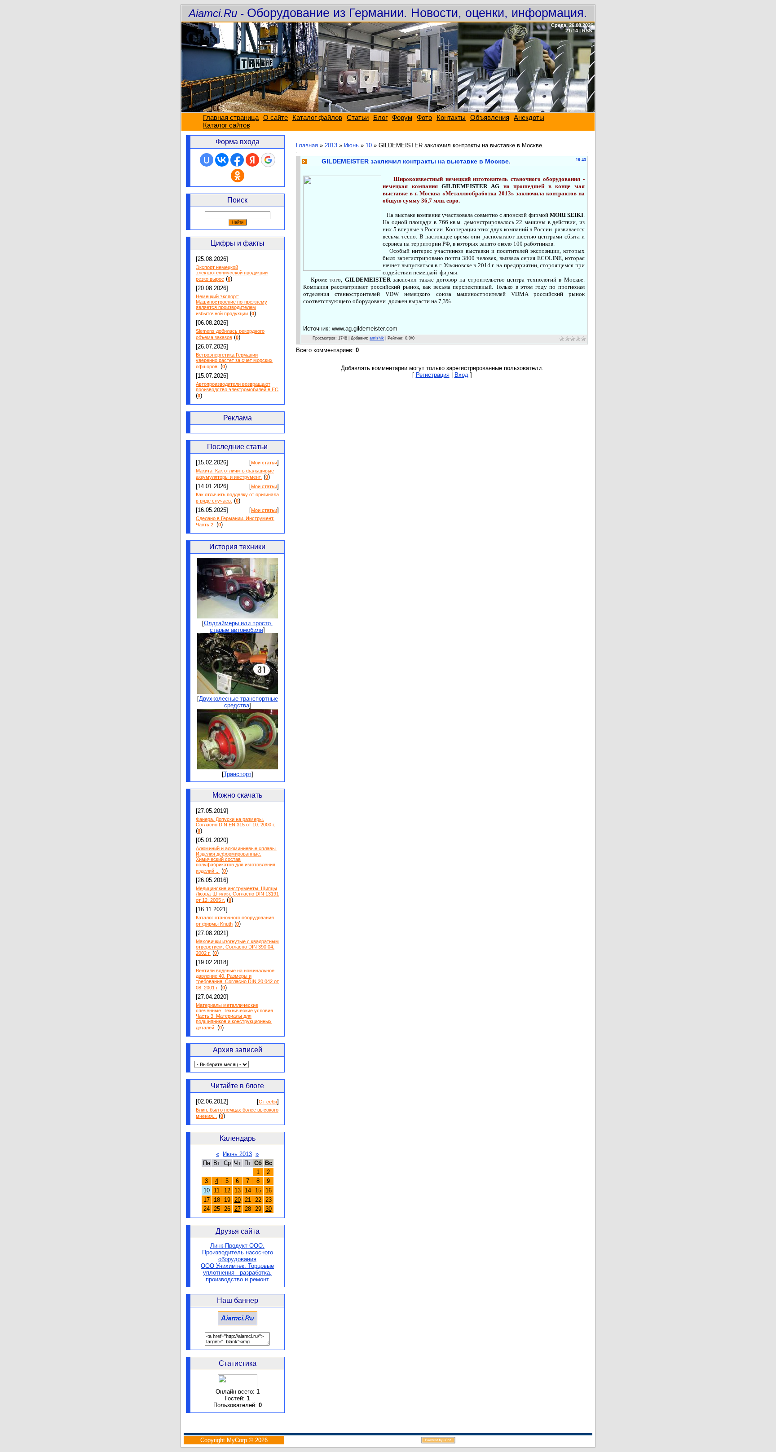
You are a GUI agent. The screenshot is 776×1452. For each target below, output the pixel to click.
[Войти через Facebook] (237, 160)
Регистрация (433, 374)
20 (237, 1199)
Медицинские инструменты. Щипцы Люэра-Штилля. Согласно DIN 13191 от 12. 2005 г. (237, 894)
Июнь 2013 (237, 1154)
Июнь (351, 145)
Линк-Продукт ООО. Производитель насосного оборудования (237, 1252)
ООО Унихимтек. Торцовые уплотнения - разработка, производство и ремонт (237, 1272)
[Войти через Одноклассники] (237, 175)
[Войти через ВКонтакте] (222, 160)
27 (237, 1208)
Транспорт (237, 774)
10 (206, 1190)
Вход (461, 374)
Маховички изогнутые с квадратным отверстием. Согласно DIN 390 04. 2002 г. (237, 947)
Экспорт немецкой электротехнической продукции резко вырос (232, 273)
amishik (377, 338)
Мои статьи (264, 462)
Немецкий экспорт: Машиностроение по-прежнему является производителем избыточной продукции (231, 305)
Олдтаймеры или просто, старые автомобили (238, 626)
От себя (268, 1101)
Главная (307, 145)
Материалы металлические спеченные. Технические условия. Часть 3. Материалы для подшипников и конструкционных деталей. (235, 1016)
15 (258, 1190)
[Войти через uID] (206, 160)
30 (268, 1208)
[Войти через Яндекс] (252, 160)
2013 (331, 145)
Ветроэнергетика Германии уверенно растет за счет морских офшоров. (234, 360)
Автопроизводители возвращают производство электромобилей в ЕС (237, 386)
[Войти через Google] (268, 160)
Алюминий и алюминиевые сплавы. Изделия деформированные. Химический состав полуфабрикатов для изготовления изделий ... (236, 860)
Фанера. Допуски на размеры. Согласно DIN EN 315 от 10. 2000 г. (235, 821)
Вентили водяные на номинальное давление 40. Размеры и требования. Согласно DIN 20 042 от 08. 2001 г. (237, 979)
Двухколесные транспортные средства (238, 702)
